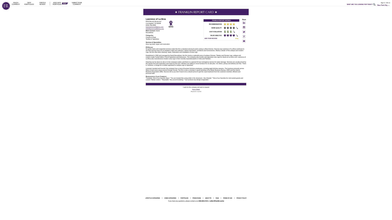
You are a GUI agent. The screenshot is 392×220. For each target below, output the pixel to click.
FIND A (16, 3)
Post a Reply (196, 89)
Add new (57, 3)
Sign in (383, 3)
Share (244, 19)
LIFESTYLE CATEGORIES (152, 198)
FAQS (217, 198)
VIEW (29, 3)
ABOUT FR (208, 198)
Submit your (77, 3)
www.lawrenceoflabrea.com (154, 27)
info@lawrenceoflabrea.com (155, 29)
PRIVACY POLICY (242, 198)
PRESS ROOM (197, 198)
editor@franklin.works (217, 201)
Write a (42, 3)
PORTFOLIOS (184, 198)
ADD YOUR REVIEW (210, 38)
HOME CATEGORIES (170, 198)
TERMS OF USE (227, 198)
